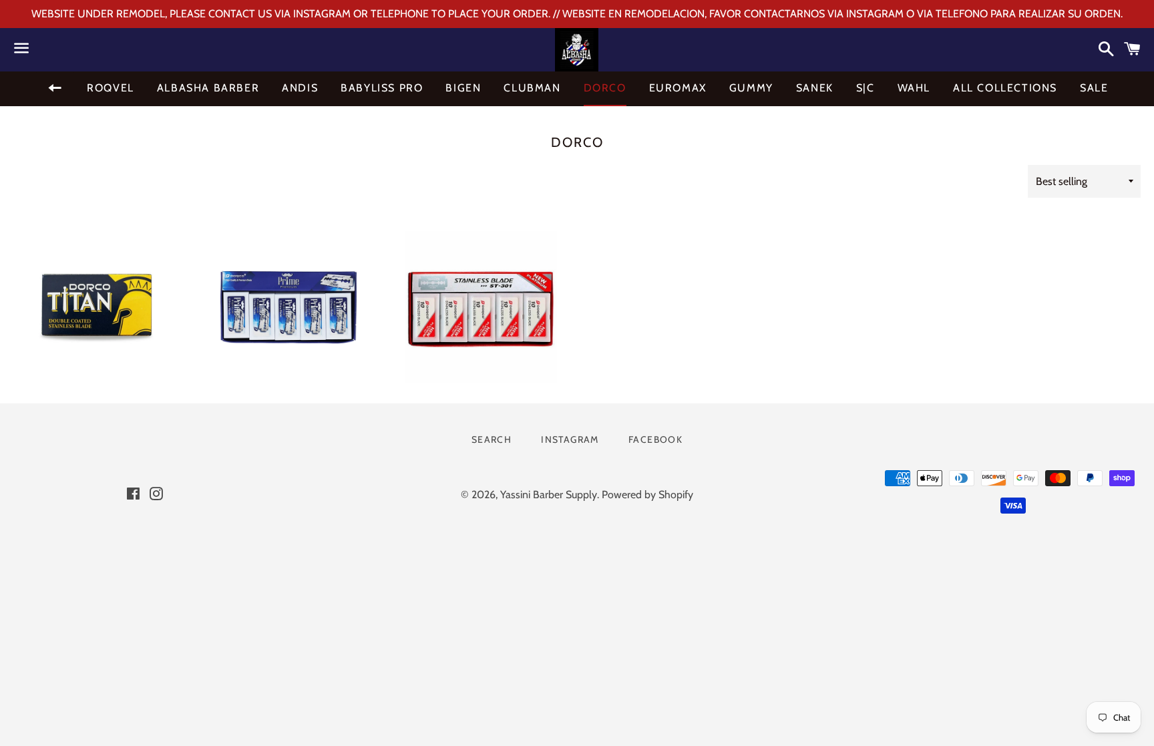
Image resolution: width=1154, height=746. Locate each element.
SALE (1094, 87)
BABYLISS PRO (382, 87)
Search (491, 439)
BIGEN (463, 87)
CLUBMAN (532, 87)
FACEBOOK (655, 439)
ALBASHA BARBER (208, 87)
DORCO (605, 87)
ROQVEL (110, 87)
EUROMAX (678, 87)
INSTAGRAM (570, 439)
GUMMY (751, 87)
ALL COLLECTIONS (1005, 87)
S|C (865, 87)
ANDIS (300, 87)
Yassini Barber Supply (548, 494)
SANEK (814, 87)
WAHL (914, 87)
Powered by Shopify (647, 494)
